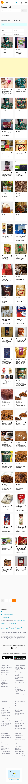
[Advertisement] (13, 16)
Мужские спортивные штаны (20, 720)
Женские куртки (5, 665)
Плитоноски (4, 680)
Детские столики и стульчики (19, 697)
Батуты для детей (5, 744)
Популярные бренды (20, 739)
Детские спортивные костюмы (6, 756)
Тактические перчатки (18, 717)
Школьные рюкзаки (5, 753)
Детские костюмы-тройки (5, 713)
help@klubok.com (19, 751)
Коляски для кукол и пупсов (6, 738)
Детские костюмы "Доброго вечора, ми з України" (6, 707)
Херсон (2, 628)
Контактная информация (18, 742)
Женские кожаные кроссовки (5, 677)
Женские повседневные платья (4, 683)
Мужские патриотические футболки (19, 710)
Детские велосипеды (6, 728)
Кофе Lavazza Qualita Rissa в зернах (9, 623)
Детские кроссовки (5, 751)
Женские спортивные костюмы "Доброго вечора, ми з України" (20, 673)
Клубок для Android (20, 755)
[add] (16, 2)
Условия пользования (18, 749)
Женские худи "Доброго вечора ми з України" (20, 668)
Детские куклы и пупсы (5, 741)
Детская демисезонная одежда (18, 686)
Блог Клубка (18, 737)
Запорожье (12, 628)
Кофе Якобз (3, 622)
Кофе (15, 620)
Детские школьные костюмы (5, 716)
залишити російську (14, 779)
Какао (9, 622)
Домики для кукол (5, 703)
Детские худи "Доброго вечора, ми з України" (20, 690)
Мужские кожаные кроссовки (19, 714)
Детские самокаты (19, 680)
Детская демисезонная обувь (20, 694)
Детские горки (4, 701)
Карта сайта (18, 733)
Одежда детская (5, 710)
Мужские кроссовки (20, 701)
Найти (24, 10)
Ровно (18, 628)
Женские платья (5, 670)
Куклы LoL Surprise (19, 682)
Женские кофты (5, 686)
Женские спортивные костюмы (6, 668)
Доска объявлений (5, 20)
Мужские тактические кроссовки (20, 729)
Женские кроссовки (20, 665)
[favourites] (7, 2)
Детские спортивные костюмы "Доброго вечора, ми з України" (6, 725)
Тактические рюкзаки (6, 688)
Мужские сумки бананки (18, 726)
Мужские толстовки (19, 723)
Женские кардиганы (6, 672)
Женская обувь (4, 674)
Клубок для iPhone (19, 753)
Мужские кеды (18, 703)
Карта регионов (19, 735)
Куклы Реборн (4, 733)
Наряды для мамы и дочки (20, 678)
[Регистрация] (26, 3)
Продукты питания (16, 20)
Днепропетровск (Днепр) (18, 627)
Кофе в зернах (21, 620)
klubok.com (2, 2)
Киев (7, 628)
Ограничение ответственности (19, 745)
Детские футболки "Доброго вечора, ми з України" (6, 720)
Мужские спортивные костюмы (20, 706)
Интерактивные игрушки (5, 749)
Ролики (2, 746)
